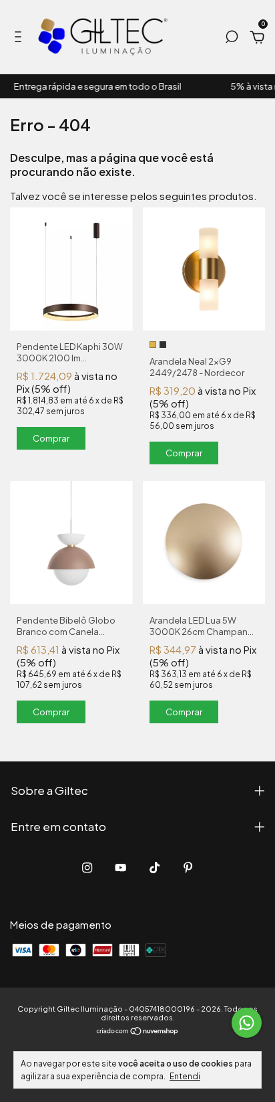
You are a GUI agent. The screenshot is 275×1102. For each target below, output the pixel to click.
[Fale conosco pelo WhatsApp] (247, 1023)
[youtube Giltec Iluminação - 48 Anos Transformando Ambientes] (120, 867)
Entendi (185, 1076)
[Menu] (20, 38)
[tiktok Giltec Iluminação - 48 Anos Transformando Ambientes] (154, 867)
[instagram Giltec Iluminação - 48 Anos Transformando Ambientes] (87, 867)
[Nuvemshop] (138, 1031)
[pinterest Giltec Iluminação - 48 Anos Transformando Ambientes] (188, 867)
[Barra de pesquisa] (231, 38)
